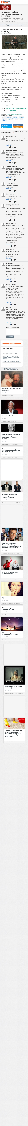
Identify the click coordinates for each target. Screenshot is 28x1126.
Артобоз (4, 395)
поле (16, 118)
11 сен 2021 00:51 (10, 256)
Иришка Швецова (11, 136)
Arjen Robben (9, 263)
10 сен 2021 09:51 (10, 187)
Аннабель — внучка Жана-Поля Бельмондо (11, 389)
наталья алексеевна (11, 150)
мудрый (11, 118)
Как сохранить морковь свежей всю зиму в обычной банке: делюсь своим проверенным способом (14, 1116)
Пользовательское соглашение (10, 368)
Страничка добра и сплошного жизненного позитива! (11, 14)
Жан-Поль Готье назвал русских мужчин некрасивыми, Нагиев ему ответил (11, 496)
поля (21, 118)
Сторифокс (13, 110)
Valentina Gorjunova (11, 166)
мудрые (21, 117)
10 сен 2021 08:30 (10, 144)
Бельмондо (8, 117)
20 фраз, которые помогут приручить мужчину (10, 608)
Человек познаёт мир (6, 553)
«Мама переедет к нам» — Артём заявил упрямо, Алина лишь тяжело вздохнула (11, 357)
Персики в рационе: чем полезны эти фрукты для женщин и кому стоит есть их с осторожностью (14, 1067)
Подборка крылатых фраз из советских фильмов (13, 687)
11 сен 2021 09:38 (10, 320)
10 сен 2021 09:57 (10, 159)
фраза (4, 120)
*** (3, 351)
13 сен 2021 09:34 (10, 301)
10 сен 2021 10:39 (10, 176)
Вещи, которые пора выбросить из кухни (11, 760)
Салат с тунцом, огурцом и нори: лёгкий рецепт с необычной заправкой (13, 986)
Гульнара (8, 307)
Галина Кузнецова (11, 284)
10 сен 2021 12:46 (10, 278)
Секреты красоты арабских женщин (11, 361)
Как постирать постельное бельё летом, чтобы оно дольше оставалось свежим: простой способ (13, 1039)
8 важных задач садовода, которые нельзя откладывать (14, 887)
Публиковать (10, 336)
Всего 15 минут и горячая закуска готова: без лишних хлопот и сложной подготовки (14, 814)
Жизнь (15, 117)
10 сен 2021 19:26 (10, 216)
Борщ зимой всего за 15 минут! (14, 861)
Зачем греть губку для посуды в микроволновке (14, 1011)
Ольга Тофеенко (10, 183)
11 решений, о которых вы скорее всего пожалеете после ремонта (12, 364)
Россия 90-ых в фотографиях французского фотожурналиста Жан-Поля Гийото (11, 450)
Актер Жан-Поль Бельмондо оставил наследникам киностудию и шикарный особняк (11, 436)
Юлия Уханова (10, 249)
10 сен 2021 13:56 (10, 198)
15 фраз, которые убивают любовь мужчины (10, 572)
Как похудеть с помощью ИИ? (10, 353)
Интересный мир (5, 421)
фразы (4, 118)
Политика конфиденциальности (10, 369)
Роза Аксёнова (10, 194)
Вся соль (2, 24)
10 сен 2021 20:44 (10, 242)
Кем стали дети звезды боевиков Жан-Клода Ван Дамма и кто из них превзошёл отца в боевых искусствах (11, 545)
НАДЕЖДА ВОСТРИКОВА (13, 205)
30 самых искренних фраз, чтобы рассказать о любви (10, 633)
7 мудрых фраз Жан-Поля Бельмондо (14, 25)
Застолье (7, 741)
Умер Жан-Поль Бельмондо (10, 415)
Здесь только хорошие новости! (8, 502)
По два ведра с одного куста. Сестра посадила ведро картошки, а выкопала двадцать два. (13, 786)
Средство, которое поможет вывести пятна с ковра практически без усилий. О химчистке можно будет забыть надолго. (13, 733)
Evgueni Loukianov (11, 223)
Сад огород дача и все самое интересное (10, 444)
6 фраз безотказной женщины (11, 597)
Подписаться (12, 343)
